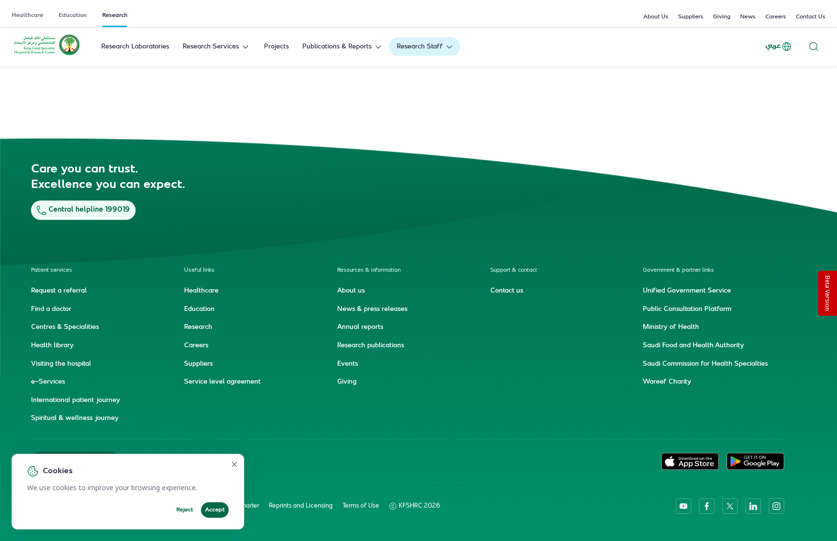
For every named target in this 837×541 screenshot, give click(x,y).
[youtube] (683, 506)
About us (351, 291)
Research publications (370, 346)
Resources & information (369, 270)
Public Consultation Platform (687, 309)
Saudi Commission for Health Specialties (705, 364)
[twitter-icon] (730, 506)
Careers (775, 17)
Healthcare (27, 15)
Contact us (506, 291)
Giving (721, 17)
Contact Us (810, 17)
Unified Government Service (687, 291)
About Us (655, 17)
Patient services (51, 270)
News (748, 17)
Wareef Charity (667, 382)
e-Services (48, 382)
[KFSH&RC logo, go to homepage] (47, 54)
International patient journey (75, 400)
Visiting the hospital (61, 364)
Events (347, 364)
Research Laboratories (135, 47)
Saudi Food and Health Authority (693, 346)
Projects (276, 47)
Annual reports (360, 327)
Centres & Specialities (65, 327)
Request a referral (59, 291)
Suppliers (690, 17)
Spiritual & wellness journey (75, 418)
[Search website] (813, 47)
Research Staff (420, 47)
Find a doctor (51, 309)
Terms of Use (360, 506)
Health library (52, 346)
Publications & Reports (337, 47)
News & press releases (372, 309)
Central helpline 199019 (89, 210)
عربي (773, 46)
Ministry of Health (671, 327)
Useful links (199, 270)
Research (114, 15)
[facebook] (706, 506)
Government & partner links (678, 270)
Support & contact (513, 270)
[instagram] (776, 506)
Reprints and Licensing (301, 506)
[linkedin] (753, 506)
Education (73, 15)
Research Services (211, 47)
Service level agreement (222, 382)
